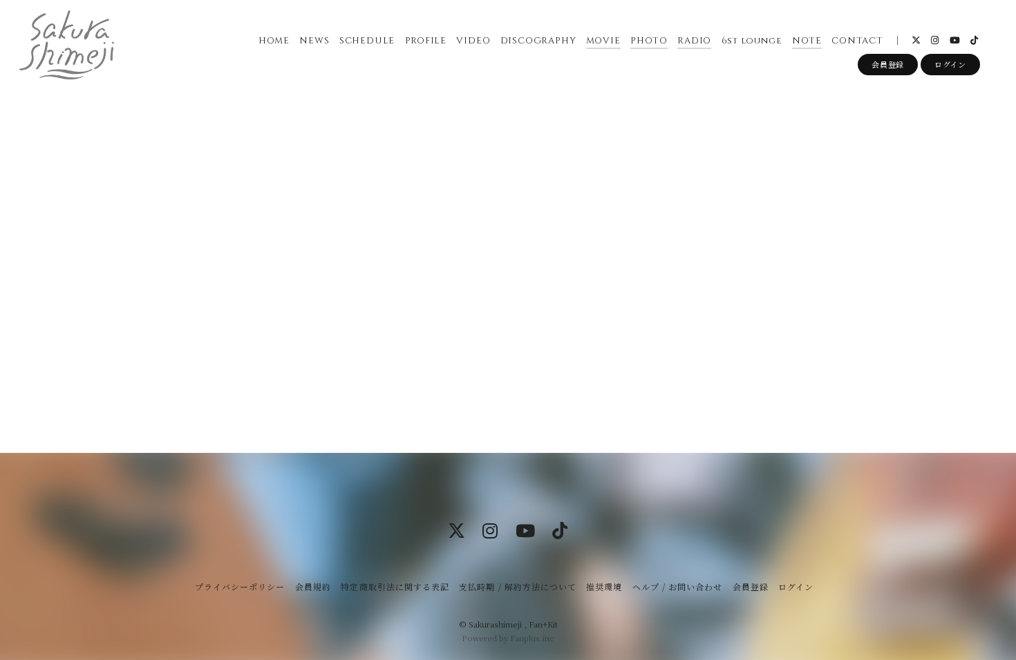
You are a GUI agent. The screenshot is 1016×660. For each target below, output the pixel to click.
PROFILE (425, 41)
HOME (274, 41)
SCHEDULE (367, 41)
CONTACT (857, 41)
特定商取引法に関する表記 (395, 586)
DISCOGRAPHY (538, 41)
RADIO (694, 41)
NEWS (314, 41)
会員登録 (888, 64)
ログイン (950, 64)
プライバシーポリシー (240, 586)
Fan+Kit (543, 624)
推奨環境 (604, 586)
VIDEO (473, 41)
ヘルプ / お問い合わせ (677, 586)
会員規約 (313, 586)
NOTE (807, 41)
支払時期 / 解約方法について (517, 586)
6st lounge (752, 41)
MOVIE (603, 41)
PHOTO (649, 41)
